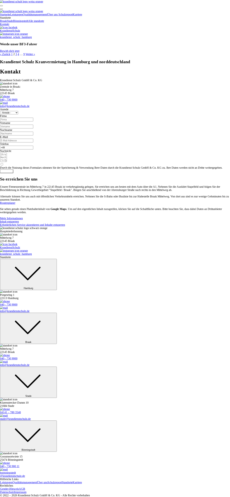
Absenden (6, 171)
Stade (10, 20)
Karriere (77, 14)
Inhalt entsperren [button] (9, 221)
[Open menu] (1, 5)
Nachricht (5, 150)
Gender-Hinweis (9, 488)
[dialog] (115, 31)
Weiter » (30, 54)
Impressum (20, 492)
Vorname (5, 122)
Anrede (4, 109)
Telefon (4, 143)
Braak (3, 20)
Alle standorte (36, 20)
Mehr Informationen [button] (11, 218)
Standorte (67, 482)
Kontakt (4, 24)
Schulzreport (65, 14)
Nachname (6, 129)
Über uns (52, 14)
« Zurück (5, 54)
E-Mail (4, 136)
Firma (3, 115)
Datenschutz (7, 492)
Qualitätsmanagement (35, 14)
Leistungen (16, 14)
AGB (22, 488)
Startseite (5, 14)
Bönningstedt (20, 20)
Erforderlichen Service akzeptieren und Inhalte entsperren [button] (32, 224)
